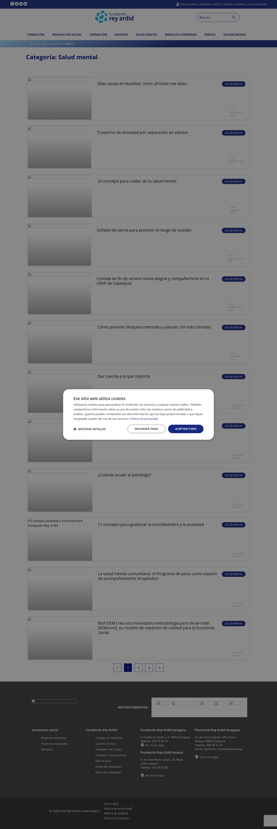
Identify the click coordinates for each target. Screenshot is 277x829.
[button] (89, 429)
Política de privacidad (144, 419)
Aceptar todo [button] (185, 429)
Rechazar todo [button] (146, 429)
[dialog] (138, 414)
